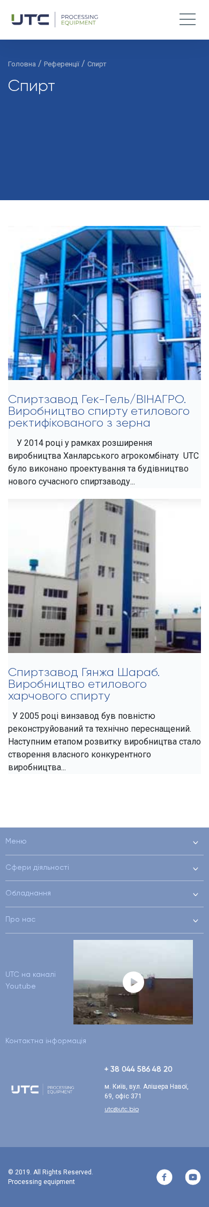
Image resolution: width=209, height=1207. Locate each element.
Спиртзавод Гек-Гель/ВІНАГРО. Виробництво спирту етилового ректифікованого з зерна (99, 410)
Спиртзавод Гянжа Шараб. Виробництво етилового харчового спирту (84, 683)
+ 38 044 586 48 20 (138, 1069)
